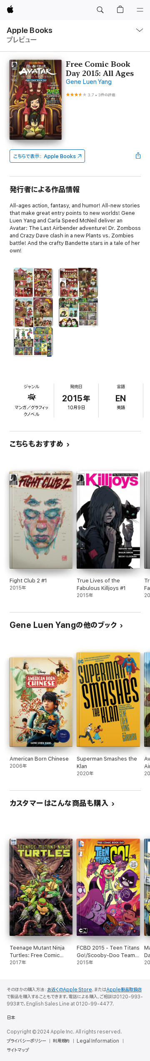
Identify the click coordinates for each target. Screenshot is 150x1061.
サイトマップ (18, 1050)
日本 (11, 1018)
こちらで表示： (44, 156)
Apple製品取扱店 (124, 990)
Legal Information (98, 1041)
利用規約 (61, 1041)
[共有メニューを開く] (138, 156)
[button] (100, 10)
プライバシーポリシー (26, 1041)
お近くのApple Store (69, 990)
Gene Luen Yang (89, 82)
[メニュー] (140, 10)
